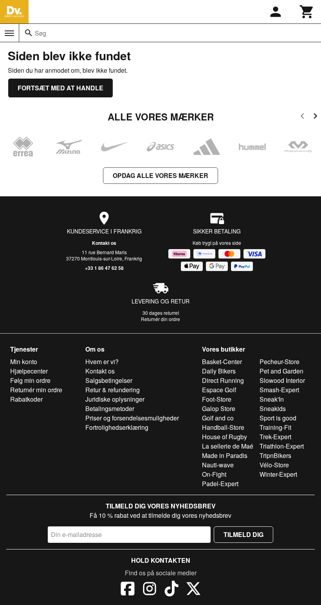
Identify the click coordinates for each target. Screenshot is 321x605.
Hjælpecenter (29, 370)
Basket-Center (222, 361)
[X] (193, 590)
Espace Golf (219, 389)
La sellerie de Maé (227, 446)
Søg (40, 33)
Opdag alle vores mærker (160, 175)
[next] (315, 117)
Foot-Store (216, 399)
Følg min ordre (30, 380)
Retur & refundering (112, 389)
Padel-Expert (220, 483)
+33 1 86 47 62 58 (104, 267)
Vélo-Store (274, 464)
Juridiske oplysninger (114, 399)
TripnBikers (275, 455)
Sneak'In (272, 399)
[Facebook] (127, 590)
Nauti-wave (218, 464)
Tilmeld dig (243, 534)
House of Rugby (224, 436)
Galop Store (218, 408)
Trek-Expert (275, 436)
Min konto (23, 361)
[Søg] (28, 33)
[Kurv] (307, 12)
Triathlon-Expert (282, 446)
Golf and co (218, 417)
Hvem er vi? (102, 361)
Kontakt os (104, 243)
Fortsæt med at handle (60, 87)
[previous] (302, 117)
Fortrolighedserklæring (116, 427)
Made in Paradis (224, 455)
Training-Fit (275, 427)
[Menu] (9, 33)
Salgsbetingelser (108, 380)
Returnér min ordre (36, 389)
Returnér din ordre (160, 319)
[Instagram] (149, 590)
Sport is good (278, 417)
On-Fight (214, 474)
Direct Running (223, 380)
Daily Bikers (219, 370)
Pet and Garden (281, 370)
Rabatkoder (26, 399)
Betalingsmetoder (109, 408)
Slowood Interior (282, 380)
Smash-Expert (279, 389)
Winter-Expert (278, 474)
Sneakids (273, 408)
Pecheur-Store (279, 361)
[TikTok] (171, 590)
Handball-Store (223, 427)
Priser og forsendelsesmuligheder (132, 417)
